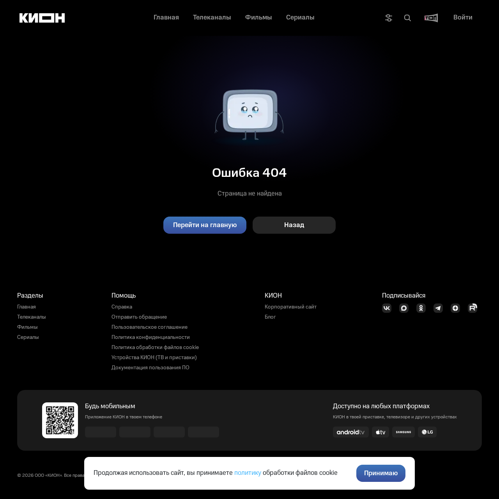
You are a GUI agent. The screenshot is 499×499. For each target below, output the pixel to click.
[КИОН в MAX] (406, 308)
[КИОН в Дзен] (458, 308)
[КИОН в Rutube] (475, 308)
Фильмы (27, 327)
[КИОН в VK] (389, 308)
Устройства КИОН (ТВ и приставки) (154, 357)
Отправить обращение (139, 317)
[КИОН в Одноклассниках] (423, 308)
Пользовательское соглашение (149, 327)
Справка (121, 306)
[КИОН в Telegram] (441, 308)
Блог (270, 317)
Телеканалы (31, 317)
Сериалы (28, 337)
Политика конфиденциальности (150, 337)
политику (247, 473)
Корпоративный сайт (291, 306)
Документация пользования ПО (150, 367)
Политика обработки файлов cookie (155, 347)
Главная (26, 306)
